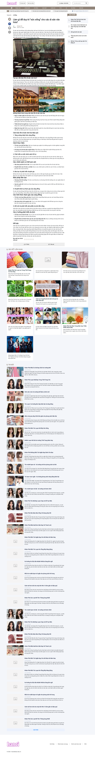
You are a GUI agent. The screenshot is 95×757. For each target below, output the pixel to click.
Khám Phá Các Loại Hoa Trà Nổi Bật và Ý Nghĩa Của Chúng (41, 743)
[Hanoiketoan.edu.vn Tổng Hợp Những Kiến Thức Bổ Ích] (11, 3)
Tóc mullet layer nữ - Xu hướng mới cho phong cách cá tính (41, 464)
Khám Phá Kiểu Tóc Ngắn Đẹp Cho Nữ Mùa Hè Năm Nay (40, 537)
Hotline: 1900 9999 (64, 3)
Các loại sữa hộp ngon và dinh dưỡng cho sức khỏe (38, 731)
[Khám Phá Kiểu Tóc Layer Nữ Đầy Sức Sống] (15, 432)
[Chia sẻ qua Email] (9, 28)
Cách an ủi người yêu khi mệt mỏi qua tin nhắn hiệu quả (47, 299)
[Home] (9, 19)
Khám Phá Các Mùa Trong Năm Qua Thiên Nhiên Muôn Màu (75, 326)
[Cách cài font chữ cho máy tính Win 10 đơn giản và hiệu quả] (15, 590)
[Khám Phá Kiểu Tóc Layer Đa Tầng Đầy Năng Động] (15, 554)
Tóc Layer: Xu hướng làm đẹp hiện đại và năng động (56, 11)
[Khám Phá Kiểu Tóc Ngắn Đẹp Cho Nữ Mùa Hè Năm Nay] (15, 541)
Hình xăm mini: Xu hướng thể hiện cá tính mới (33, 11)
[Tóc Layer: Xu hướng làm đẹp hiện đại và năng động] (15, 408)
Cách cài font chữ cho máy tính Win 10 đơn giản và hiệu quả (41, 585)
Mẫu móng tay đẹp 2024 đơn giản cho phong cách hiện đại (41, 416)
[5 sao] (33, 239)
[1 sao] (25, 239)
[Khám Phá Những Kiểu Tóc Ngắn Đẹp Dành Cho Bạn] (15, 457)
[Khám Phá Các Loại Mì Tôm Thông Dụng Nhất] (15, 602)
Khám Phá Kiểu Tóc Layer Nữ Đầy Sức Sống (37, 428)
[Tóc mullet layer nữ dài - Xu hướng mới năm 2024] (15, 493)
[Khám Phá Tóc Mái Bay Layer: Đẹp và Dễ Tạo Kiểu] (15, 505)
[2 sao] (27, 239)
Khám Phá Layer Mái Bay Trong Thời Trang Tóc (11, 11)
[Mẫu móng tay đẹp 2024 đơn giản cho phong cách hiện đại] (15, 420)
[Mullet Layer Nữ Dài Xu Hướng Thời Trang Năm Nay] (15, 445)
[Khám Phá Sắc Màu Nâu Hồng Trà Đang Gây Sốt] (15, 517)
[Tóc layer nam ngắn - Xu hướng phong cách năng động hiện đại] (15, 481)
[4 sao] (31, 239)
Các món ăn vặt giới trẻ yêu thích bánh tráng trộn (38, 755)
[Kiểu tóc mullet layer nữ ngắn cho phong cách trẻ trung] (15, 578)
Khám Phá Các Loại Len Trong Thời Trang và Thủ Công (19, 270)
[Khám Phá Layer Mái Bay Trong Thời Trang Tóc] (15, 384)
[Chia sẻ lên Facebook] (9, 23)
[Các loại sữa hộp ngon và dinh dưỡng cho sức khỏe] (15, 735)
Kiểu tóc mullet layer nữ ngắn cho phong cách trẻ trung (40, 573)
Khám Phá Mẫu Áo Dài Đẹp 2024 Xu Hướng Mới (38, 367)
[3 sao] (29, 239)
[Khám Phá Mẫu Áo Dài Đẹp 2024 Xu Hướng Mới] (15, 372)
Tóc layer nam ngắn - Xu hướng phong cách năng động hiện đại (42, 476)
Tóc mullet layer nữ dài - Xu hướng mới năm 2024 (38, 488)
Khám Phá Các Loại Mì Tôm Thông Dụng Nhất (37, 597)
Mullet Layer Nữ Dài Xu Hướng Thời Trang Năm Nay (39, 440)
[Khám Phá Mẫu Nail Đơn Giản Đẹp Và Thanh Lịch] (15, 529)
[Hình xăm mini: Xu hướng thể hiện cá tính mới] (15, 396)
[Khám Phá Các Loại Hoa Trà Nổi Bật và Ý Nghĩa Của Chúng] (15, 747)
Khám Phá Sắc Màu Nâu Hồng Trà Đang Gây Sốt (38, 513)
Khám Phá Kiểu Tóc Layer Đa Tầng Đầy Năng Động (38, 549)
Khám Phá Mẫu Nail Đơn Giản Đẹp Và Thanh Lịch (38, 525)
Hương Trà (19, 26)
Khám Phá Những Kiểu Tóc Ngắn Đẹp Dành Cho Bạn (39, 452)
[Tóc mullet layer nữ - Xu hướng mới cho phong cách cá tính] (15, 469)
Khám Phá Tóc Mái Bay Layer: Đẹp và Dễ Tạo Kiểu (38, 501)
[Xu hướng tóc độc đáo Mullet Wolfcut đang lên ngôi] (15, 566)
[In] (9, 32)
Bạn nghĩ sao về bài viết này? (18, 239)
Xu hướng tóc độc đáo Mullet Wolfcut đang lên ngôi (39, 561)
